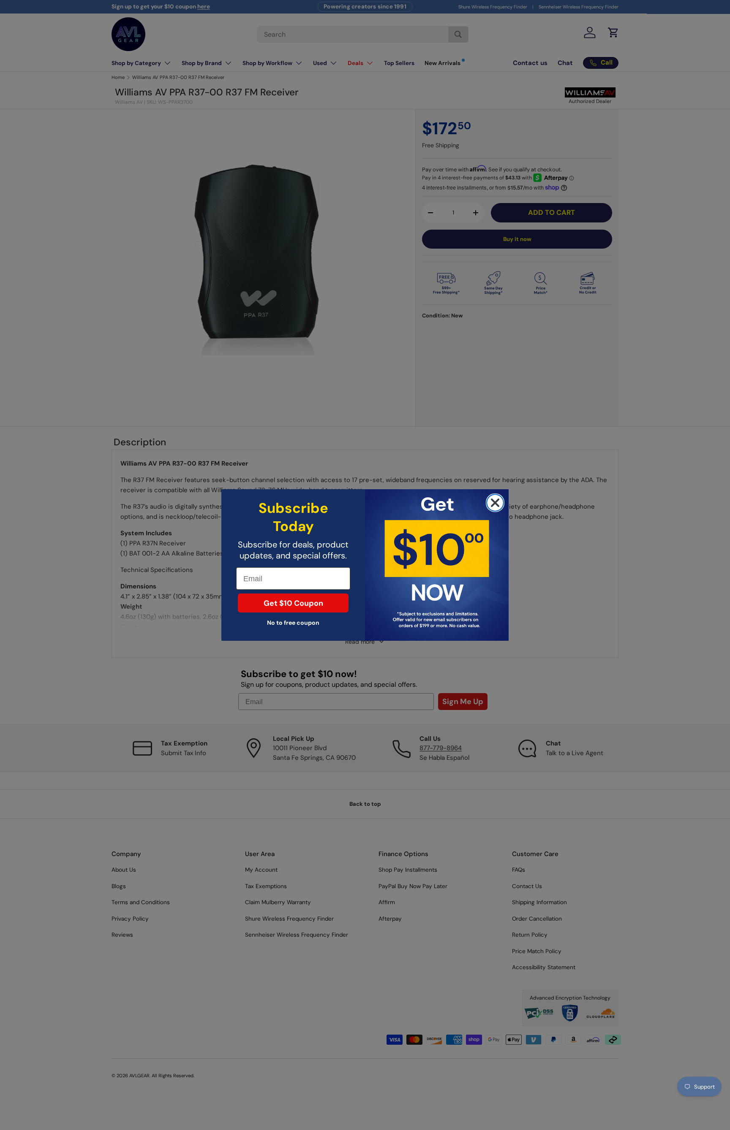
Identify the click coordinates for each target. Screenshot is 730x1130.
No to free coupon (293, 622)
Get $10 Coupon (293, 603)
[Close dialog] (495, 502)
